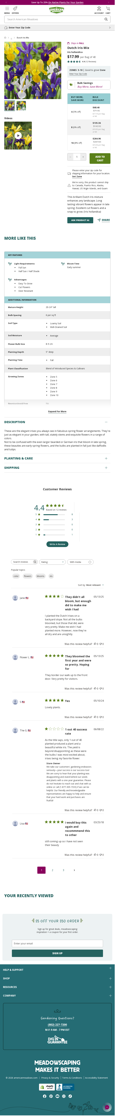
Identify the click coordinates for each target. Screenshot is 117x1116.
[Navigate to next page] (74, 870)
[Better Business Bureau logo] (66, 1087)
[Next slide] (55, 70)
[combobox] (52, 562)
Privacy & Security (50, 1077)
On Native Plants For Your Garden (65, 2)
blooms (40, 576)
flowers (27, 576)
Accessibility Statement (96, 1077)
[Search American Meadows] (106, 19)
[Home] (5, 38)
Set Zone (77, 176)
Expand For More (57, 411)
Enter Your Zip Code (78, 74)
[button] (7, 10)
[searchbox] (21, 561)
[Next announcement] (108, 2)
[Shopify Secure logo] (47, 1087)
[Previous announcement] (6, 2)
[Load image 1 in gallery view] (9, 105)
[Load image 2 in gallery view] (21, 105)
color (16, 576)
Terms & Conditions (72, 1077)
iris (51, 576)
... (11, 37)
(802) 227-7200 (57, 1024)
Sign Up (57, 953)
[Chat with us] (107, 1107)
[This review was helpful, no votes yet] (95, 644)
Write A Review (57, 544)
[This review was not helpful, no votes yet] (100, 644)
